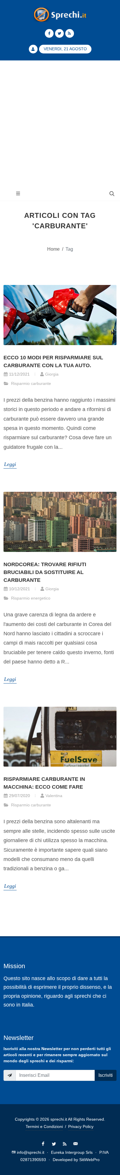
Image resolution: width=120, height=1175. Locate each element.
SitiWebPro (89, 1159)
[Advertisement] (60, 123)
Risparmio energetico (30, 598)
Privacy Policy (80, 1126)
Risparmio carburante (30, 383)
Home (53, 249)
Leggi (10, 464)
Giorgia (52, 374)
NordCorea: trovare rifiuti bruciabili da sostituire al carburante (44, 572)
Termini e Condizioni (44, 1126)
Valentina (53, 795)
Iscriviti (105, 1075)
